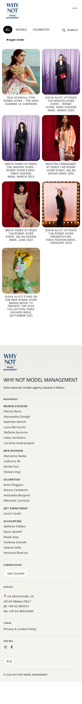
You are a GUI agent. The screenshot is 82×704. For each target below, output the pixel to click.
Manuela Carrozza (16, 500)
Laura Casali (12, 513)
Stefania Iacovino (16, 432)
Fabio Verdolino (15, 438)
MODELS (21, 29)
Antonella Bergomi (17, 495)
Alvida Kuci (11, 466)
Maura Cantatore (16, 490)
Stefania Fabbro (15, 526)
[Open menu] (75, 8)
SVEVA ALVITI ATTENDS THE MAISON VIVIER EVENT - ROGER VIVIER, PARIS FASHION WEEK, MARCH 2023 (61, 104)
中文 (9, 661)
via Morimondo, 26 (20, 596)
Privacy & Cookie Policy (20, 629)
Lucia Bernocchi (15, 427)
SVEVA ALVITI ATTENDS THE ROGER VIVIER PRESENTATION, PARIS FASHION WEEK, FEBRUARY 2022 (61, 236)
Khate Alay (11, 537)
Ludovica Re (12, 461)
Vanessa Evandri (15, 542)
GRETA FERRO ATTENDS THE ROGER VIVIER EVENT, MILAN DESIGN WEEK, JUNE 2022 (21, 235)
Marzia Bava (12, 411)
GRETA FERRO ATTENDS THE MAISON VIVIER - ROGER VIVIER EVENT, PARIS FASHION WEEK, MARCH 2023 (21, 170)
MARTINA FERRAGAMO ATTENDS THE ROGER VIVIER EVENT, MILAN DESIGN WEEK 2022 (61, 168)
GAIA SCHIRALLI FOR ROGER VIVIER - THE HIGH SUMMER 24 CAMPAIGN (21, 101)
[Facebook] (12, 647)
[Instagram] (5, 647)
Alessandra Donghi (17, 416)
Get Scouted (15, 573)
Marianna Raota (15, 456)
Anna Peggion (13, 485)
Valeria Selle (12, 547)
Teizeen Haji (12, 472)
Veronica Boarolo (16, 553)
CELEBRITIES (41, 29)
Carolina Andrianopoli (19, 443)
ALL (8, 29)
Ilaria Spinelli (13, 532)
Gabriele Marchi (15, 422)
